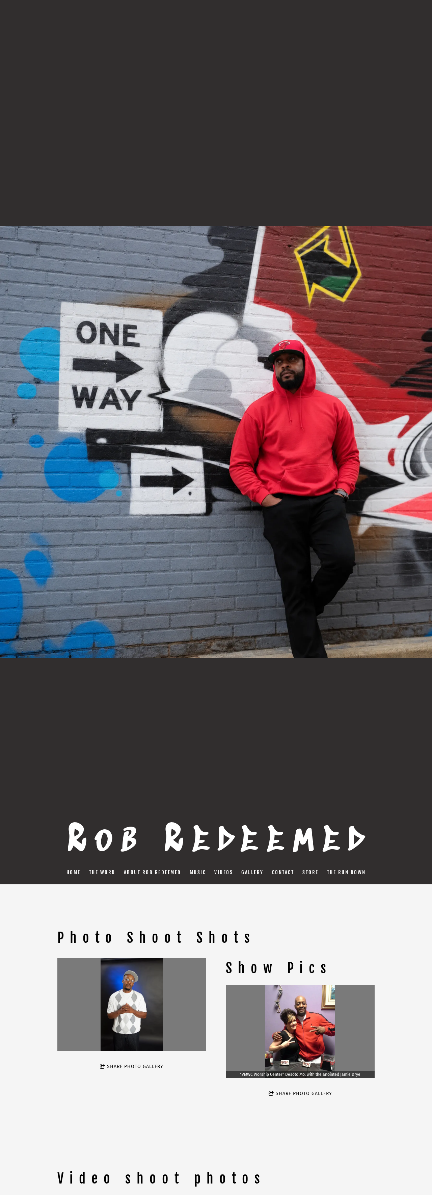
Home (73, 872)
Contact (283, 872)
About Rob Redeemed (152, 872)
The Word (102, 872)
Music (198, 872)
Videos (223, 872)
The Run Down (346, 872)
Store (310, 872)
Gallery (252, 872)
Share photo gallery (135, 1066)
